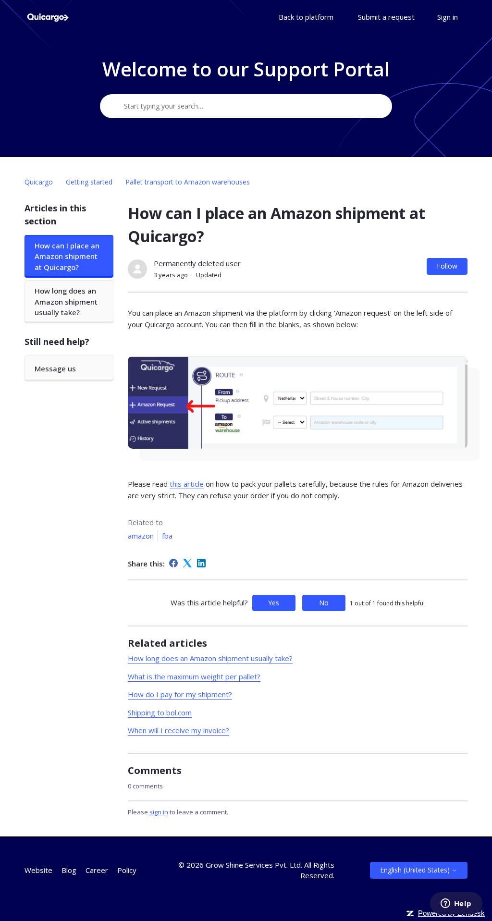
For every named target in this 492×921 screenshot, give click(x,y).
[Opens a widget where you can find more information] (456, 904)
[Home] (48, 17)
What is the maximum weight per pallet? (194, 676)
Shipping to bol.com (160, 712)
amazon (141, 535)
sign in (158, 812)
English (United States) (416, 869)
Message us (55, 368)
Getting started (89, 181)
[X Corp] (187, 563)
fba (167, 535)
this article (187, 484)
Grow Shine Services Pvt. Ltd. (254, 865)
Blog (69, 870)
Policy (126, 870)
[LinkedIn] (201, 563)
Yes (273, 602)
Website (38, 870)
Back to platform (306, 17)
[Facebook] (173, 563)
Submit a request (386, 17)
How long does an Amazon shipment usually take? (66, 301)
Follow (447, 265)
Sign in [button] (447, 17)
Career (97, 870)
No (324, 602)
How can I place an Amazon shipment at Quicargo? (67, 256)
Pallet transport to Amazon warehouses (187, 181)
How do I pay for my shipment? (180, 694)
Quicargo (39, 181)
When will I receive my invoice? (178, 730)
